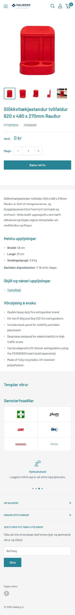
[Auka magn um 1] (38, 151)
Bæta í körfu (37, 165)
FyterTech (11, 125)
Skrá (13, 562)
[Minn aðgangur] (60, 6)
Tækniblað (14, 290)
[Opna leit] (53, 6)
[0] (68, 6)
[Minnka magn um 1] (18, 151)
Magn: (8, 151)
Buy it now (38, 177)
